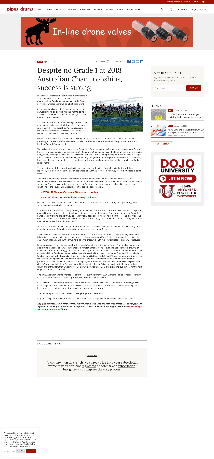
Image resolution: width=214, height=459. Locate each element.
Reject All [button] (20, 451)
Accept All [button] (31, 451)
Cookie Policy (9, 451)
